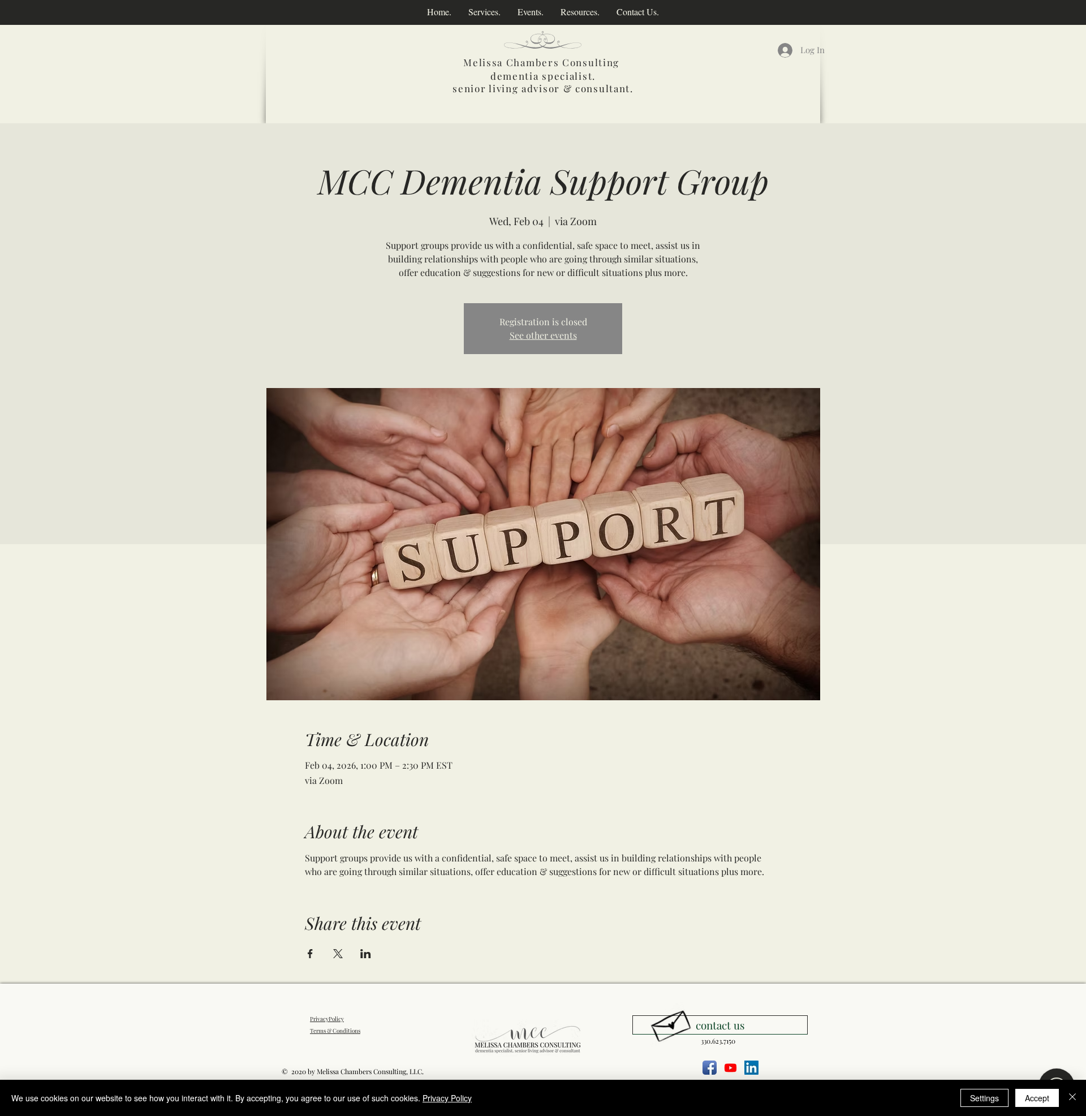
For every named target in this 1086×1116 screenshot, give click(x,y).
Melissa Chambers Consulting (541, 62)
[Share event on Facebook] (310, 953)
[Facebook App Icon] (710, 1068)
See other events (543, 335)
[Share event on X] (338, 953)
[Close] (1072, 1098)
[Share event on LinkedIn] (365, 953)
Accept (1037, 1098)
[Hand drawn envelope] (670, 1023)
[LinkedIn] (751, 1068)
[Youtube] (730, 1068)
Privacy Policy (447, 1098)
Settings (984, 1098)
